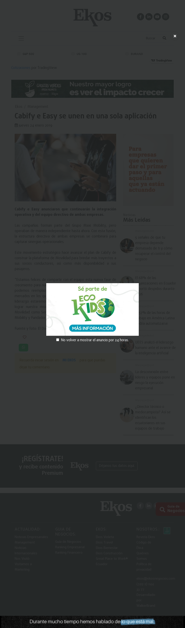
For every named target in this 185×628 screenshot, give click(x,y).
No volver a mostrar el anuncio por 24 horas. (95, 340)
